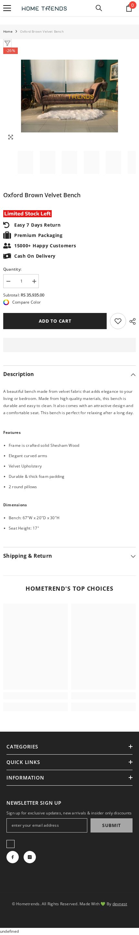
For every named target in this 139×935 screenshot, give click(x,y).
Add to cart (54, 321)
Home (8, 31)
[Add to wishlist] (118, 321)
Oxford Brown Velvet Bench (41, 195)
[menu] (7, 8)
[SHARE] (131, 321)
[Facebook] (12, 857)
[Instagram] (30, 857)
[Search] (99, 8)
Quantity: (12, 269)
